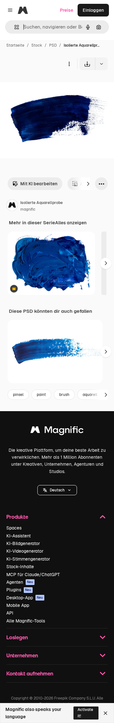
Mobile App (17, 605)
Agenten (19, 582)
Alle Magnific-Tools (25, 621)
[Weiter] (88, 183)
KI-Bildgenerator (23, 543)
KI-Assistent (18, 536)
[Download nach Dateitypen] (101, 63)
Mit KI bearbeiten (38, 184)
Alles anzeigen (70, 223)
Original (40, 85)
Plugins (18, 590)
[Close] (105, 713)
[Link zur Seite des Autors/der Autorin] (12, 206)
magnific (27, 209)
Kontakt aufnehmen (29, 673)
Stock (36, 45)
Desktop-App (24, 598)
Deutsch (57, 490)
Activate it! (85, 712)
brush (64, 394)
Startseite (15, 45)
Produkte (17, 516)
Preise (66, 10)
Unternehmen (22, 655)
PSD (53, 45)
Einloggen (93, 10)
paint (41, 394)
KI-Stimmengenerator (28, 559)
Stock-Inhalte (20, 566)
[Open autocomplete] (14, 27)
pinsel (18, 394)
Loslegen (17, 637)
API (9, 613)
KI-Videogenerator (24, 551)
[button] (57, 490)
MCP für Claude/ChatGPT (33, 574)
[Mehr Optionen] (69, 63)
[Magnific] (57, 431)
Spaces (14, 528)
